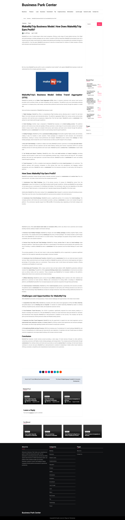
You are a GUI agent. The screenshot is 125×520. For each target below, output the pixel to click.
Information (70, 11)
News (50, 492)
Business (24, 11)
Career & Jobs (87, 11)
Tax (55, 11)
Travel (29, 23)
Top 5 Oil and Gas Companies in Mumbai (51, 399)
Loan (37, 11)
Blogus (66, 518)
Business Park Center (39, 5)
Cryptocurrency (62, 11)
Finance (31, 11)
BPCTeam (28, 33)
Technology (52, 502)
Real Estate (52, 495)
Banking (51, 450)
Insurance (42, 11)
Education (51, 464)
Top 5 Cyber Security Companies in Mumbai (31, 399)
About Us (88, 130)
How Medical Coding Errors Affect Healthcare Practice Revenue (91, 100)
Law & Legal (79, 11)
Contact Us (96, 11)
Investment (50, 11)
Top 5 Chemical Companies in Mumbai (90, 115)
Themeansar (72, 518)
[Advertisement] (52, 56)
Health (50, 471)
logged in (31, 412)
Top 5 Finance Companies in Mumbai (90, 108)
